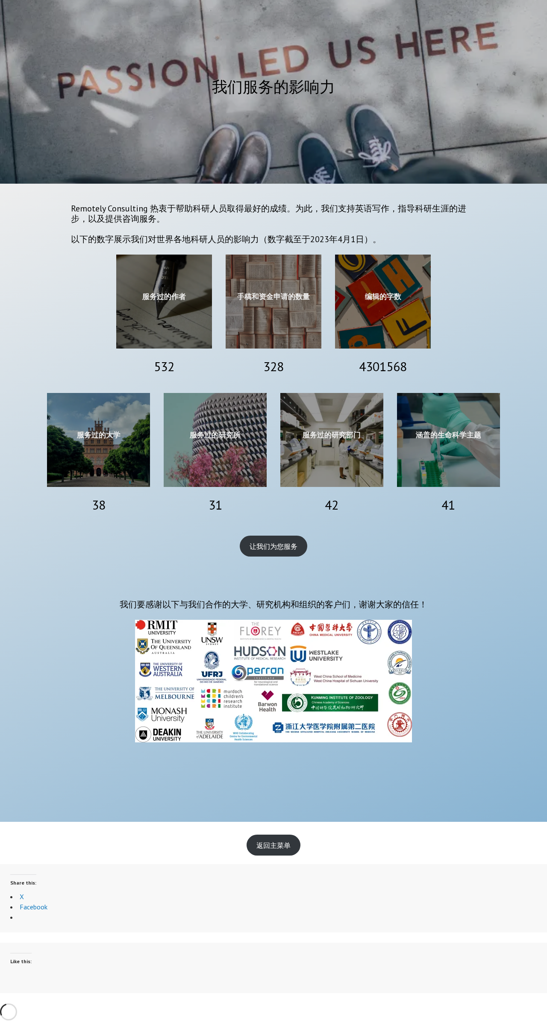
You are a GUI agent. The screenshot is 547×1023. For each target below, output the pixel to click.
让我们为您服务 (273, 546)
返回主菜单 (273, 845)
